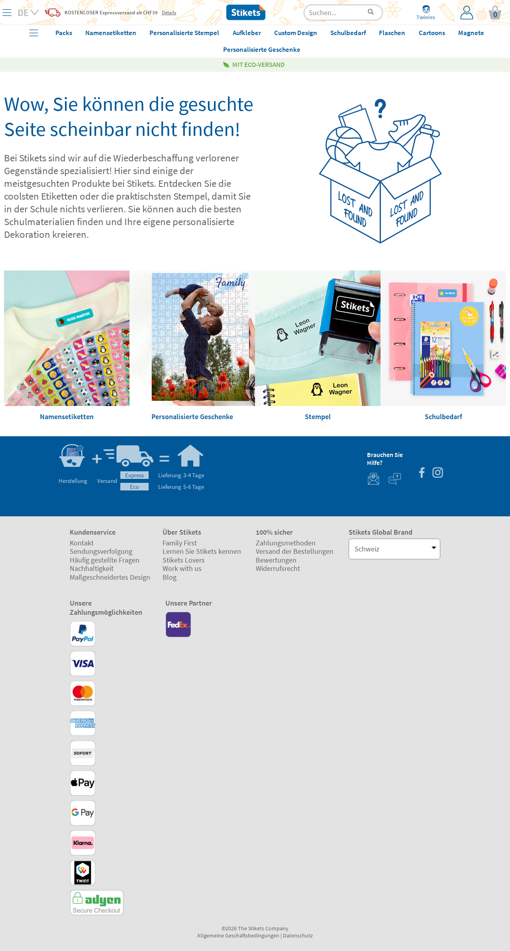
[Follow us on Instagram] (437, 473)
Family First (180, 542)
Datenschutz (298, 935)
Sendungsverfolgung (101, 551)
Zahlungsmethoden (286, 542)
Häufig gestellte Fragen (104, 560)
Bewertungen (276, 560)
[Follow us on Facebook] (422, 473)
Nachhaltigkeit (92, 568)
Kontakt (82, 542)
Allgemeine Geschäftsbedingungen (238, 935)
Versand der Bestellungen (294, 551)
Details (169, 12)
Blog (170, 577)
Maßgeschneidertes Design (110, 577)
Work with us (182, 568)
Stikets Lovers (184, 560)
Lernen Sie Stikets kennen (202, 551)
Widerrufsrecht (278, 568)
